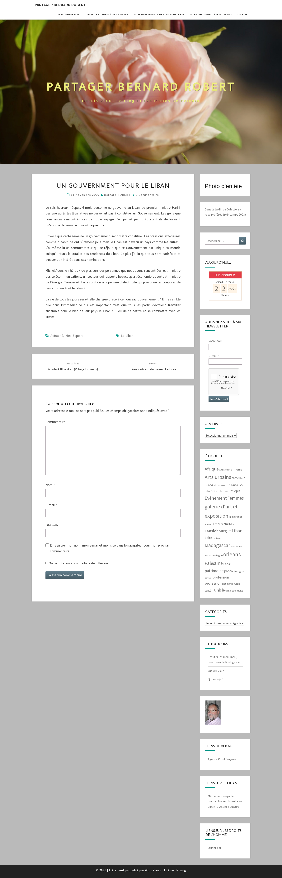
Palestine (214, 563)
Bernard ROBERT (117, 194)
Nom (50, 485)
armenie (236, 469)
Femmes (235, 498)
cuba (207, 491)
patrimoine (214, 570)
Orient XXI (214, 848)
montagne (217, 555)
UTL (227, 590)
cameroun (238, 478)
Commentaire (55, 422)
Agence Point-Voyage (222, 759)
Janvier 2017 (216, 671)
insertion (209, 524)
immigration (235, 516)
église (240, 590)
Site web (51, 525)
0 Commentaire (147, 194)
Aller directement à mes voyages (107, 14)
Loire (208, 537)
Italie (231, 524)
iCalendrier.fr (225, 275)
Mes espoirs (74, 335)
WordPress (153, 870)
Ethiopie (234, 491)
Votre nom (216, 341)
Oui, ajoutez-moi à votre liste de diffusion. (78, 563)
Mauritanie (236, 546)
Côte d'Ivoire (219, 491)
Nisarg (181, 870)
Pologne (238, 571)
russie (237, 583)
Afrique (212, 469)
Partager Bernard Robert (60, 4)
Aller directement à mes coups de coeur (159, 14)
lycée (218, 538)
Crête (241, 485)
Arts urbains (218, 477)
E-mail (51, 505)
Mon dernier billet (69, 14)
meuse (207, 555)
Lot (214, 538)
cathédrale (211, 485)
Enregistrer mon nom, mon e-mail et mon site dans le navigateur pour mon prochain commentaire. (110, 548)
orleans (232, 554)
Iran (216, 523)
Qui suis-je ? (215, 679)
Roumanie (227, 583)
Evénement (216, 498)
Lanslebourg (216, 531)
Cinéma (231, 485)
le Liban (127, 335)
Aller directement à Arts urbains (211, 14)
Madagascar (217, 545)
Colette (242, 14)
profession (221, 577)
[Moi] (213, 714)
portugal (208, 578)
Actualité (56, 335)
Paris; (227, 564)
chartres (221, 485)
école (233, 590)
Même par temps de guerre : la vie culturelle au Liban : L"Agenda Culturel (225, 801)
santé (208, 590)
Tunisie (218, 590)
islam (224, 524)
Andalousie (224, 469)
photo (228, 571)
